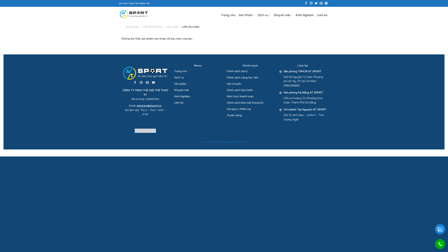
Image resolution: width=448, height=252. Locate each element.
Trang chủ (228, 15)
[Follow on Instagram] (311, 3)
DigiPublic (241, 142)
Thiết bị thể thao (153, 27)
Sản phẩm (180, 83)
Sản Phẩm (246, 15)
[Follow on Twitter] (316, 3)
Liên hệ (322, 15)
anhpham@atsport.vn (149, 105)
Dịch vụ (263, 15)
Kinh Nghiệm (305, 15)
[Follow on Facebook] (306, 3)
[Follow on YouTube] (153, 82)
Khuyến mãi (282, 15)
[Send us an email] (321, 3)
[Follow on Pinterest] (326, 3)
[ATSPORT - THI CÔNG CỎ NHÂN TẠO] (134, 14)
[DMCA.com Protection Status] (145, 130)
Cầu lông (172, 27)
